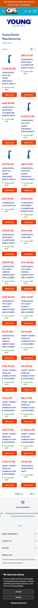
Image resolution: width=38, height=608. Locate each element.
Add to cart (9, 95)
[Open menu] (3, 11)
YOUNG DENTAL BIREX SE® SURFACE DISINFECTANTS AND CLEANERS (8, 341)
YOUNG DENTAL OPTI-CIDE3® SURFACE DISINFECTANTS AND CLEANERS (8, 272)
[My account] (30, 11)
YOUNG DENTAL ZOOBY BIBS (27, 235)
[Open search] (26, 11)
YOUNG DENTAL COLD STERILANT (9, 204)
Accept (18, 591)
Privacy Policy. (17, 586)
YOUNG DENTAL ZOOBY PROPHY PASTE (27, 468)
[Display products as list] (35, 49)
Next (32, 494)
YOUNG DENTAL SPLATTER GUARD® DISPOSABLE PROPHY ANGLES (9, 78)
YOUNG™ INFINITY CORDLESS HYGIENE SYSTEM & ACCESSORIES (28, 340)
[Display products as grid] (31, 49)
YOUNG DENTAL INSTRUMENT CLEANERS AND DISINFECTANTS (27, 63)
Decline (18, 597)
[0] (34, 11)
